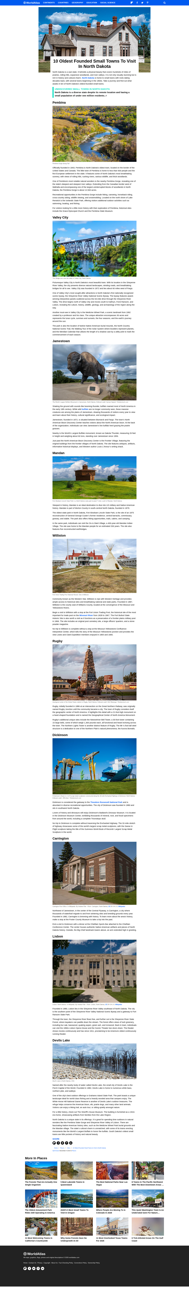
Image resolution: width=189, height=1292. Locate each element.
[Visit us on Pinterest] (38, 1268)
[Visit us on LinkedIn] (42, 1268)
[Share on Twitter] (62, 1143)
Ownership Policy (94, 1263)
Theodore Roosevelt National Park (106, 802)
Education (92, 3)
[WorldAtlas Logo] (32, 3)
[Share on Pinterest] (66, 1143)
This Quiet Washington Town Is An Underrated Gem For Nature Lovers (148, 1213)
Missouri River (86, 615)
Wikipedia (121, 906)
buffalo (85, 409)
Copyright (47, 1263)
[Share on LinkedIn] (70, 1143)
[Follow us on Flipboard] (25, 1268)
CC (109, 906)
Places (74, 1151)
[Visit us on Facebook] (29, 1268)
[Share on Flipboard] (54, 1143)
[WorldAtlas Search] (164, 2)
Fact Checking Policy (66, 1263)
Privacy (39, 1263)
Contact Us (32, 1263)
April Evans (55, 1151)
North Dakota (88, 78)
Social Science (107, 3)
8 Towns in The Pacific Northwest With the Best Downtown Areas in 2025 (148, 1185)
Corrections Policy (80, 1263)
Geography (77, 3)
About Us (54, 1263)
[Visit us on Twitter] (33, 1268)
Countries (63, 3)
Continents (49, 3)
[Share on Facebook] (58, 1143)
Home (25, 1263)
